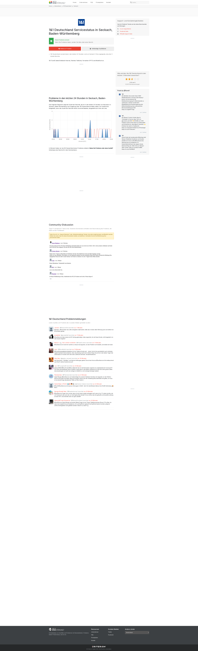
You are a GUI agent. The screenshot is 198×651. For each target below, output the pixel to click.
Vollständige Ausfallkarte (99, 48)
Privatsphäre (99, 2)
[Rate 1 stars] (126, 79)
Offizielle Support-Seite (126, 34)
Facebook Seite (124, 31)
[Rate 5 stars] (138, 79)
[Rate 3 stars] (132, 79)
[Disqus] (81, 260)
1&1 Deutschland (67, 6)
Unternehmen (83, 2)
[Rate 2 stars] (129, 79)
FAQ (91, 2)
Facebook (110, 635)
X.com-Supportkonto (125, 29)
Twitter (110, 632)
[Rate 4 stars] (135, 79)
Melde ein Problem (65, 48)
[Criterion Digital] (99, 646)
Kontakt (108, 2)
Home (74, 2)
